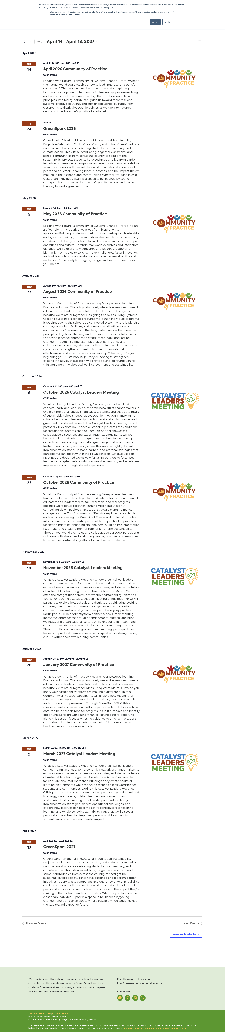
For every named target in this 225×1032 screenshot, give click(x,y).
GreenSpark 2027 (59, 846)
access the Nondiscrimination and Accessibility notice (156, 1028)
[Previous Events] (24, 41)
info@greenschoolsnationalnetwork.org (142, 983)
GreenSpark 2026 (59, 128)
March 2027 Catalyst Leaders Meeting (79, 753)
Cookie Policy (60, 1014)
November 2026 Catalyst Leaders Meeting (83, 567)
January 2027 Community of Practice (78, 664)
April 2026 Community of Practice (75, 69)
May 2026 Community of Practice (75, 214)
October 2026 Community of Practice (78, 482)
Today (39, 41)
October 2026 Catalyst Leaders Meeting (81, 392)
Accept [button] (155, 21)
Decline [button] (168, 21)
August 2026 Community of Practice (77, 291)
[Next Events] (30, 41)
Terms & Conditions (39, 1014)
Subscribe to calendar (184, 933)
